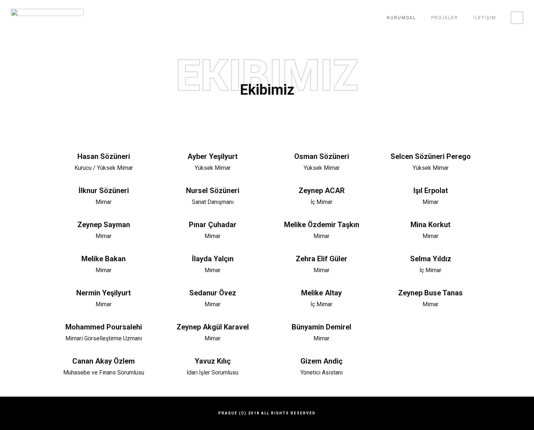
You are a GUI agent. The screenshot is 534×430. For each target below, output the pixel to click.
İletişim (484, 17)
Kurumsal (401, 17)
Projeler (444, 17)
